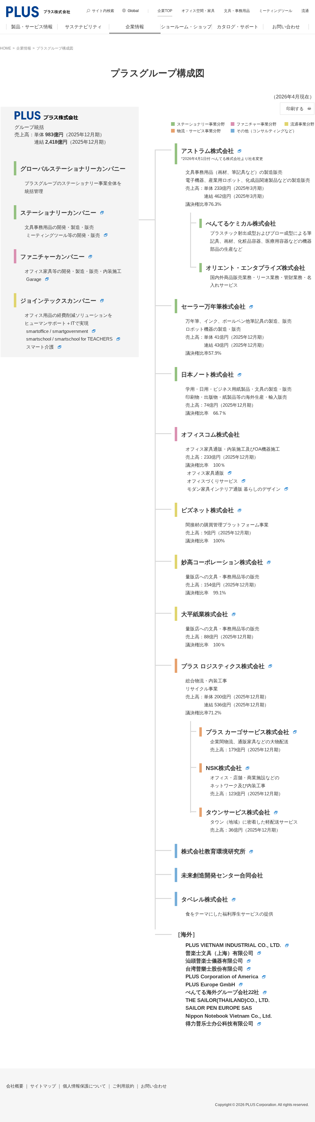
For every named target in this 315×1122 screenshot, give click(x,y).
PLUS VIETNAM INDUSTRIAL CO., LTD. (233, 945)
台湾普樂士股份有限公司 (214, 969)
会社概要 (14, 1086)
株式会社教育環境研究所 (213, 851)
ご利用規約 (123, 1086)
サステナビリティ (83, 26)
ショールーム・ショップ (186, 26)
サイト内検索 (103, 11)
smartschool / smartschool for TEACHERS (69, 338)
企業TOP (165, 11)
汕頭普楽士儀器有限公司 (214, 961)
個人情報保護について (84, 1086)
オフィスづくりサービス (212, 481)
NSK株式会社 (224, 768)
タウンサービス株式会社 (238, 812)
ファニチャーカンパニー (52, 257)
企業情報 (135, 26)
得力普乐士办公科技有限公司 (219, 1024)
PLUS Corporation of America (221, 977)
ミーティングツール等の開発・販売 (63, 235)
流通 (305, 11)
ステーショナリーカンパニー (58, 213)
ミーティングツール (275, 11)
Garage (33, 279)
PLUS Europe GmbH (210, 985)
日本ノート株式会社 (207, 374)
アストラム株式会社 (207, 151)
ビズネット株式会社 (207, 510)
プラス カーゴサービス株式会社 (247, 732)
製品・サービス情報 (32, 26)
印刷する (295, 108)
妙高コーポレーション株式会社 (222, 562)
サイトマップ (43, 1086)
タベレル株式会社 (204, 899)
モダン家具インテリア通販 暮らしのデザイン (234, 489)
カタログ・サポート (237, 26)
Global (133, 11)
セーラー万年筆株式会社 (213, 306)
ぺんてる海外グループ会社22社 (222, 992)
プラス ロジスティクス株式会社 (223, 666)
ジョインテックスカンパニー (58, 300)
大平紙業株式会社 (204, 614)
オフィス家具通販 (205, 473)
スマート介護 (40, 346)
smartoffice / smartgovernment (57, 331)
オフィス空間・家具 (198, 11)
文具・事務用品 (237, 11)
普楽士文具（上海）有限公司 (219, 953)
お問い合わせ (286, 26)
